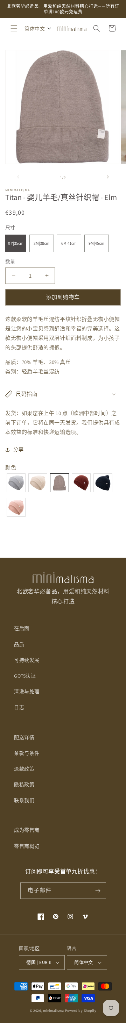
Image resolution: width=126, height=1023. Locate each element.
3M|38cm (41, 243)
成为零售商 (27, 830)
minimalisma (53, 1010)
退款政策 (24, 769)
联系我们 (24, 800)
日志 (19, 707)
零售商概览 (27, 846)
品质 (19, 644)
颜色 (10, 467)
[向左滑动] (18, 177)
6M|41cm (69, 243)
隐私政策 (24, 784)
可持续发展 (27, 660)
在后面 (21, 628)
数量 (10, 261)
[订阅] (98, 890)
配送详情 (24, 737)
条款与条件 (27, 753)
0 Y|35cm (15, 243)
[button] (14, 28)
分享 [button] (18, 449)
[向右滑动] (107, 177)
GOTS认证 (25, 676)
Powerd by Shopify (81, 1010)
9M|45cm (96, 243)
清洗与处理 (27, 691)
